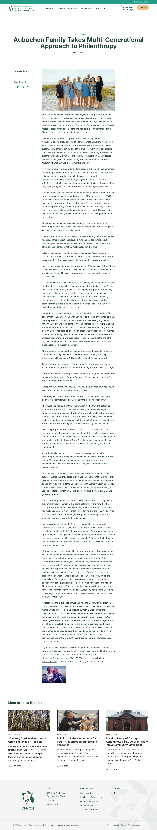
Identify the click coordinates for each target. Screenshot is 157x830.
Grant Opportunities (89, 801)
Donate (143, 7)
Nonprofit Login (141, 2)
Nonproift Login (87, 805)
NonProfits (73, 8)
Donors (49, 8)
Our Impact (86, 8)
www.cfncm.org (49, 661)
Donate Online (86, 793)
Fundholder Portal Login (128, 8)
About (98, 8)
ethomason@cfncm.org (53, 658)
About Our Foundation (90, 809)
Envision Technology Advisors (132, 825)
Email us (50, 800)
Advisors (60, 8)
